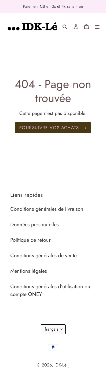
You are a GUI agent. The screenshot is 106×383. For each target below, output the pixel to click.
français (51, 329)
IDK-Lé (61, 365)
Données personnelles (34, 224)
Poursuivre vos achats (49, 127)
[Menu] (97, 26)
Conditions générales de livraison (46, 209)
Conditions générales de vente (43, 255)
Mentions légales (28, 271)
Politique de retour (30, 240)
